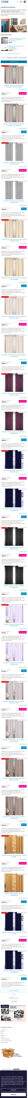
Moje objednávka (4, 1042)
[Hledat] (17, 1)
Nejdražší (16, 57)
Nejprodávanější (22, 57)
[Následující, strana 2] (14, 994)
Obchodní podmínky (5, 1039)
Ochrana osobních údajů (6, 1040)
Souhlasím (13, 1094)
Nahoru (15, 1001)
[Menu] (24, 1)
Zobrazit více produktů (13, 53)
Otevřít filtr (14, 61)
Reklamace (3, 1035)
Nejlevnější (9, 57)
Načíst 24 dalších (14, 990)
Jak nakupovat (4, 1030)
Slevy (2, 1033)
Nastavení (13, 1090)
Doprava (2, 1031)
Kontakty (3, 1037)
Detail (23, 131)
